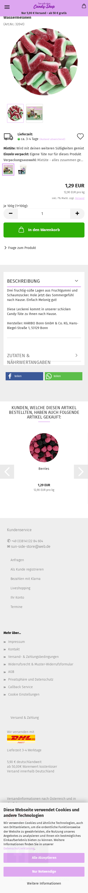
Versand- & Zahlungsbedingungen (33, 657)
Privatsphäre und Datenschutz (30, 680)
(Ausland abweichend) (52, 139)
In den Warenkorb (44, 229)
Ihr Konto (17, 598)
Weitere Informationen (44, 884)
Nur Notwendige (44, 872)
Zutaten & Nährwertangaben (29, 357)
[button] (24, 376)
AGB (11, 672)
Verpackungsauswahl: (44, 160)
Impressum (16, 642)
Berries (43, 469)
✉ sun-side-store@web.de (28, 546)
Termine (17, 607)
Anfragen (17, 560)
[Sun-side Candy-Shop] (44, 5)
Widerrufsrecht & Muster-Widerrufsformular (40, 664)
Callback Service (20, 687)
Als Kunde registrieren (27, 569)
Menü (7, 7)
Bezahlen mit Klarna (26, 579)
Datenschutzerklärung (19, 848)
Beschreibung (23, 281)
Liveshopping (20, 588)
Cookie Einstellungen (23, 695)
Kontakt (14, 649)
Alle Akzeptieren (44, 858)
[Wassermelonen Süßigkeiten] (44, 62)
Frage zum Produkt (22, 248)
